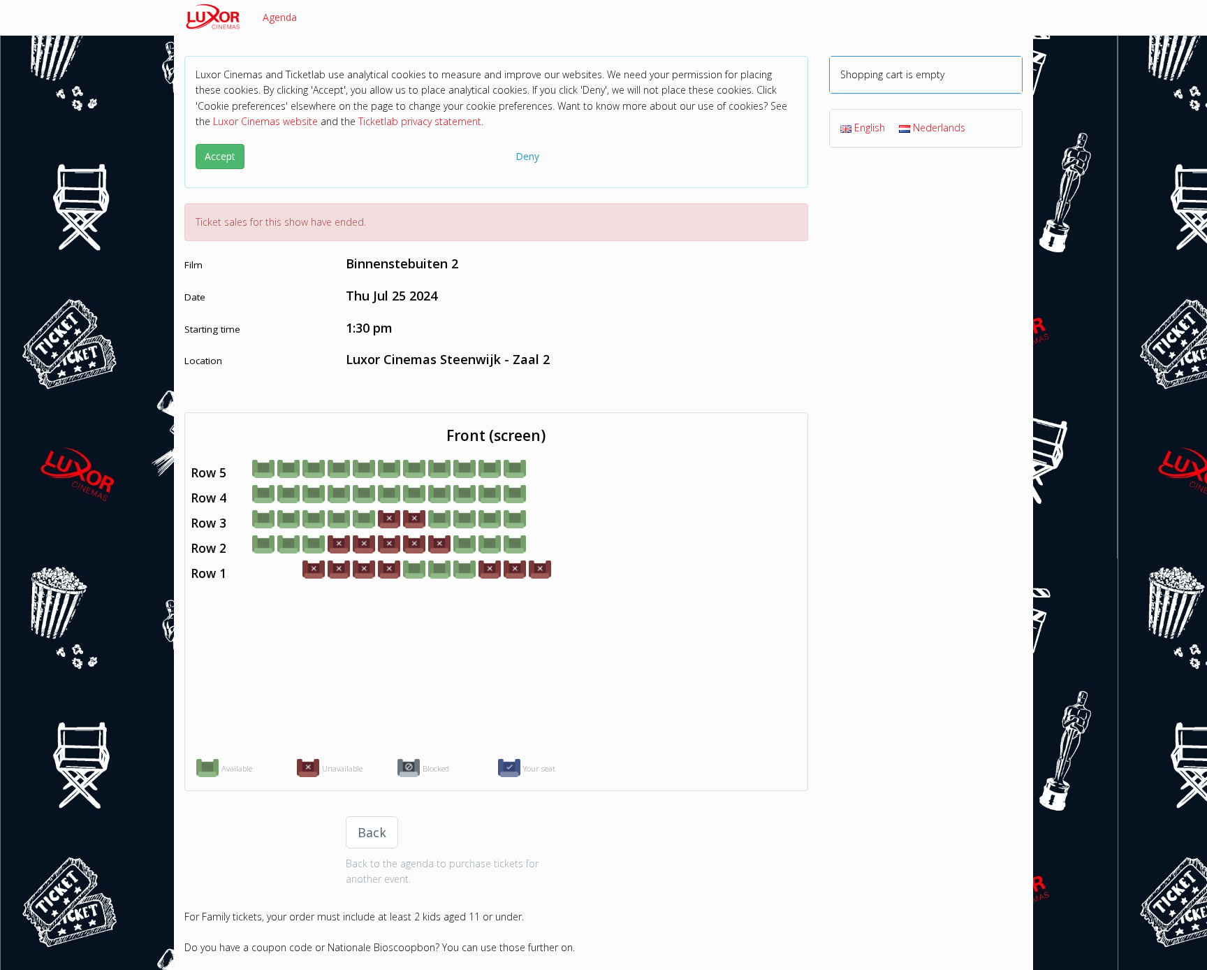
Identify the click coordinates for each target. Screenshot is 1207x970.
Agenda (280, 17)
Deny (527, 156)
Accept (220, 156)
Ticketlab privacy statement (419, 121)
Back (372, 832)
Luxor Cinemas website (265, 121)
